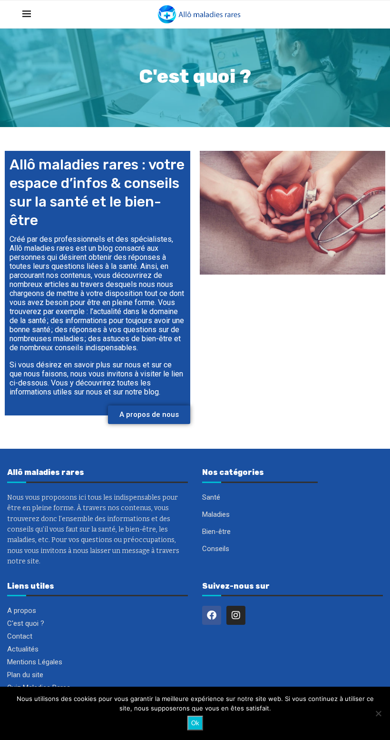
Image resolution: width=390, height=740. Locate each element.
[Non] (378, 713)
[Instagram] (235, 615)
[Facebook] (211, 615)
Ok (195, 723)
